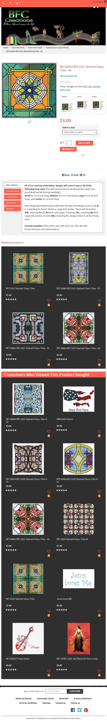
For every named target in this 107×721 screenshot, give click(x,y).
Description (11, 185)
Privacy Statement (83, 698)
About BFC (64, 698)
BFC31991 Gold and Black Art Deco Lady (77, 659)
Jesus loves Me (64, 599)
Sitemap (46, 703)
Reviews (10, 208)
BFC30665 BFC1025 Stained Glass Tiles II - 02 (27, 421)
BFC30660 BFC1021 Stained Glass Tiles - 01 (78, 288)
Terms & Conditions (28, 703)
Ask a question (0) (68, 75)
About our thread (23, 698)
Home (5, 47)
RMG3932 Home (65, 419)
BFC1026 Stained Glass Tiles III (72, 539)
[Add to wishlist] (48, 300)
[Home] (18, 18)
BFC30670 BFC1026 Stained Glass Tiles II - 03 (27, 480)
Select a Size (69, 127)
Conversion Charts (45, 698)
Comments (11, 196)
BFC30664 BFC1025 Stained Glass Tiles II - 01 (78, 480)
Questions (11, 202)
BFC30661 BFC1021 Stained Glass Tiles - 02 (27, 348)
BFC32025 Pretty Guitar (18, 659)
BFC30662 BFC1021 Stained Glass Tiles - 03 (78, 348)
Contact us (61, 703)
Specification (12, 191)
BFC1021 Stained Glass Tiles (20, 288)
